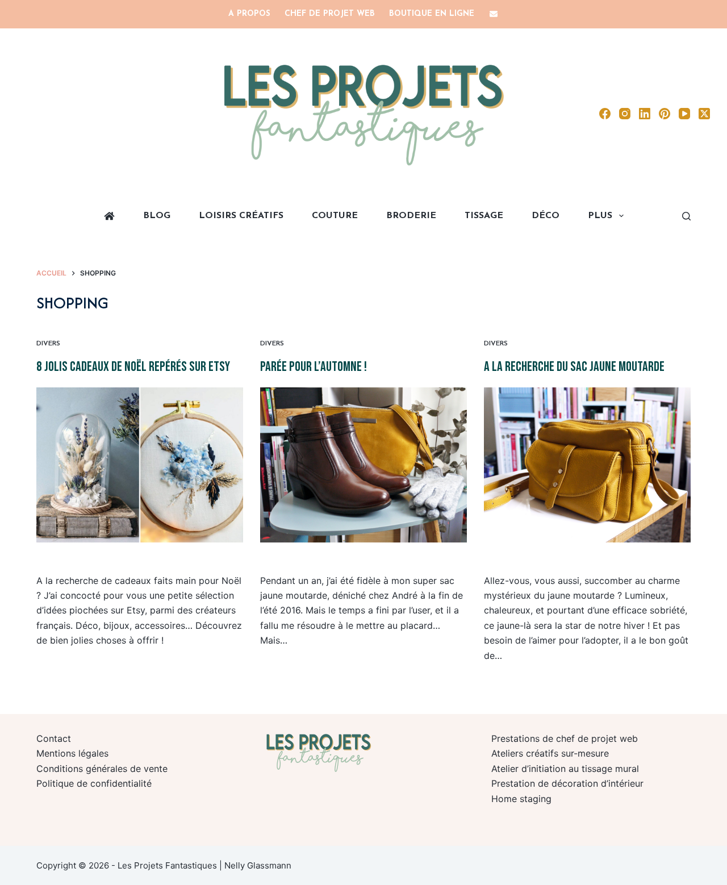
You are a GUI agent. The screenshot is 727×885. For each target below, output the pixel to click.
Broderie (411, 215)
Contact (53, 738)
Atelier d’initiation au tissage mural (565, 768)
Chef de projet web (330, 14)
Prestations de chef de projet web (564, 738)
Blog (156, 215)
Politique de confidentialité (94, 783)
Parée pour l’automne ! (313, 366)
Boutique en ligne (431, 14)
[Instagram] (624, 113)
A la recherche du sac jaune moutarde (574, 366)
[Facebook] (605, 113)
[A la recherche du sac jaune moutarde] (587, 464)
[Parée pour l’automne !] (363, 464)
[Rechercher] (686, 216)
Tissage (484, 215)
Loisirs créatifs (241, 215)
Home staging (521, 798)
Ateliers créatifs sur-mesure (550, 753)
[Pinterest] (664, 113)
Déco (545, 215)
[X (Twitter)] (704, 113)
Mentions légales (72, 753)
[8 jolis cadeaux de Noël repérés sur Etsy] (139, 464)
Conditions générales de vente (102, 768)
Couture (335, 215)
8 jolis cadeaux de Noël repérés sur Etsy (133, 366)
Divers (48, 343)
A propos (249, 14)
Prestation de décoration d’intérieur (567, 783)
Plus (600, 215)
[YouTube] (684, 113)
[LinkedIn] (644, 113)
